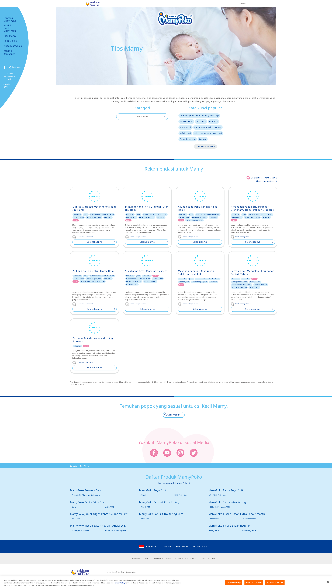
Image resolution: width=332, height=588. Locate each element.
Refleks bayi (185, 133)
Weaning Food (186, 121)
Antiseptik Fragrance (80, 530)
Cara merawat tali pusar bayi (208, 127)
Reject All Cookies (254, 582)
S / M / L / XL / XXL (218, 495)
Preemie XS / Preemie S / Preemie (86, 495)
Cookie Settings (233, 582)
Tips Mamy (10, 36)
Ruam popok (185, 127)
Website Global (200, 546)
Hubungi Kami (182, 546)
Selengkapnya (94, 241)
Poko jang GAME (8, 85)
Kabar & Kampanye (9, 52)
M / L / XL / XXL (180, 495)
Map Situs (136, 558)
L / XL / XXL (109, 507)
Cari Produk (173, 414)
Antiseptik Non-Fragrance (115, 530)
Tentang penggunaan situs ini (177, 558)
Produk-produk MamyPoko (10, 28)
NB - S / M (145, 507)
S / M (74, 507)
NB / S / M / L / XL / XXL (220, 507)
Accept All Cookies (275, 582)
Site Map (168, 546)
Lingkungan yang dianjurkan (203, 558)
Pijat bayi (213, 121)
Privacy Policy (119, 583)
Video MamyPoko (13, 45)
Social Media (16, 67)
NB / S (143, 495)
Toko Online (10, 40)
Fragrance (214, 518)
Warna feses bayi (188, 139)
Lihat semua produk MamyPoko (172, 483)
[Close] (328, 582)
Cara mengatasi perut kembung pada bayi (199, 115)
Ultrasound (201, 121)
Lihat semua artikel (265, 181)
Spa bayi (202, 139)
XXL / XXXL (76, 518)
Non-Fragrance (249, 518)
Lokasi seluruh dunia (152, 558)
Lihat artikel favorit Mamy (263, 178)
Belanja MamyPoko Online (12, 76)
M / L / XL (145, 518)
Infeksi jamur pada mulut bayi (208, 133)
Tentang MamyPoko (10, 19)
